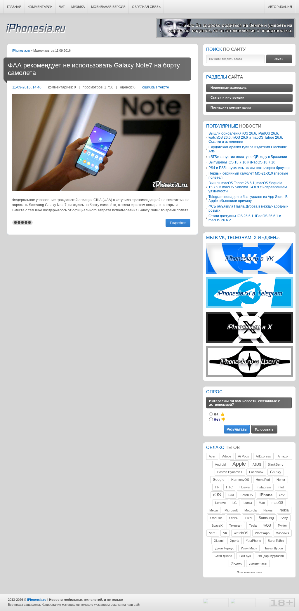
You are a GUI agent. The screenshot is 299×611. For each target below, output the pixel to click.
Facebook (256, 472)
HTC (229, 487)
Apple (239, 464)
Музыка (78, 6)
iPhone (266, 495)
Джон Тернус (224, 548)
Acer (212, 456)
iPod (282, 495)
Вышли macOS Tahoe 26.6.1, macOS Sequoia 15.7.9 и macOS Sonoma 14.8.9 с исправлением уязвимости (247, 187)
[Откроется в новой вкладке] (249, 272)
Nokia (284, 510)
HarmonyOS (240, 479)
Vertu (212, 533)
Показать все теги (249, 572)
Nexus (268, 510)
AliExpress (263, 456)
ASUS (257, 464)
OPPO (234, 518)
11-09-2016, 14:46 (26, 87)
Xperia (234, 540)
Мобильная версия (108, 6)
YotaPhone (253, 540)
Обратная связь (146, 6)
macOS (277, 503)
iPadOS (247, 495)
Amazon (283, 456)
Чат (62, 6)
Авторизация (280, 6)
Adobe (226, 456)
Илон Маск (249, 548)
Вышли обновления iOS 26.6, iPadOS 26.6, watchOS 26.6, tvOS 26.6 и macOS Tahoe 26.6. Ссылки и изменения (245, 137)
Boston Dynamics (229, 472)
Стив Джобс (223, 556)
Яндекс (236, 563)
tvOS (267, 525)
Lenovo (220, 502)
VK (225, 533)
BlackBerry (276, 464)
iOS (217, 494)
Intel (281, 487)
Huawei (244, 487)
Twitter (282, 525)
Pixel (248, 518)
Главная (14, 6)
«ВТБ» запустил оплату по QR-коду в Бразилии (247, 157)
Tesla (253, 525)
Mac (262, 502)
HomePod (263, 479)
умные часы (258, 563)
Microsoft (231, 510)
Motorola (250, 510)
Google (219, 480)
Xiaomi (218, 540)
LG (234, 502)
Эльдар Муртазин (271, 556)
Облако (215, 447)
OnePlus (216, 518)
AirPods (243, 456)
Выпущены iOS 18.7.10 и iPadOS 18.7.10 (241, 162)
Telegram (235, 525)
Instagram (264, 487)
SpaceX (216, 525)
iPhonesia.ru (35, 30)
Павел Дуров (273, 548)
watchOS (241, 533)
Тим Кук (245, 556)
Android (220, 464)
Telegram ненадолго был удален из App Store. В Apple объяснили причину (248, 199)
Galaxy (275, 472)
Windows (282, 533)
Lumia (248, 502)
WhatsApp (262, 533)
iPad (231, 495)
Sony (284, 518)
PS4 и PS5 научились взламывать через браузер (249, 168)
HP (217, 487)
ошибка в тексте (155, 87)
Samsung (266, 518)
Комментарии (40, 6)
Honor (281, 479)
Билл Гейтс (276, 540)
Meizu (213, 510)
